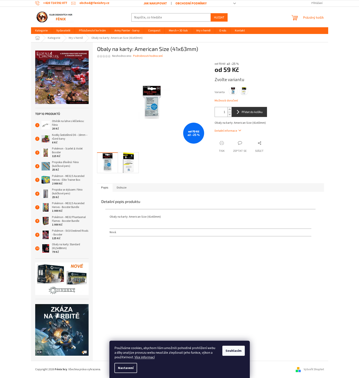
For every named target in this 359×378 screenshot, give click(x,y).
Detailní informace (226, 131)
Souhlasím (234, 350)
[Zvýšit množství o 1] (229, 109)
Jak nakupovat (155, 3)
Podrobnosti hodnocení (148, 56)
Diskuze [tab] (122, 188)
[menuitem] (41, 30)
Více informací (145, 357)
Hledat (219, 17)
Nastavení (125, 368)
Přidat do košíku (252, 112)
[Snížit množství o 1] (229, 114)
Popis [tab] (104, 188)
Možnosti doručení (226, 101)
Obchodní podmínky (191, 3)
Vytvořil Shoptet (314, 369)
